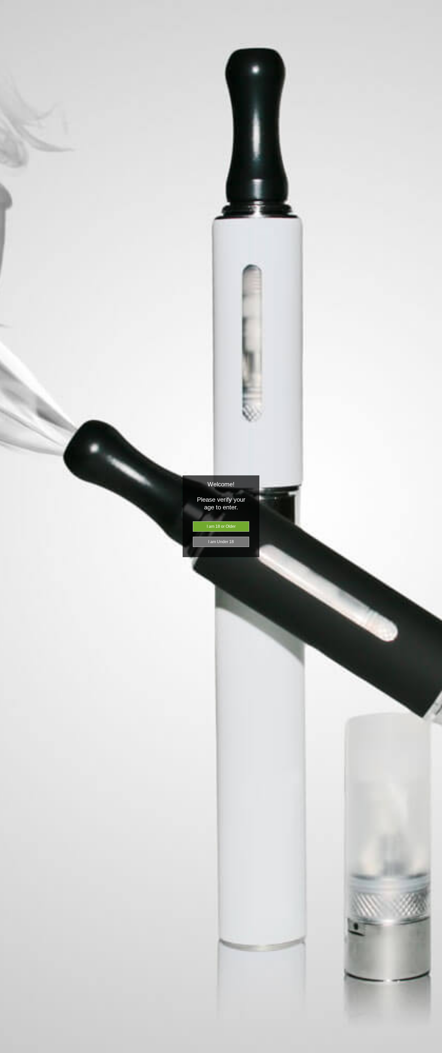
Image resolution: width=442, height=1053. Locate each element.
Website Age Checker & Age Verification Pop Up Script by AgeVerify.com (435, 1051)
